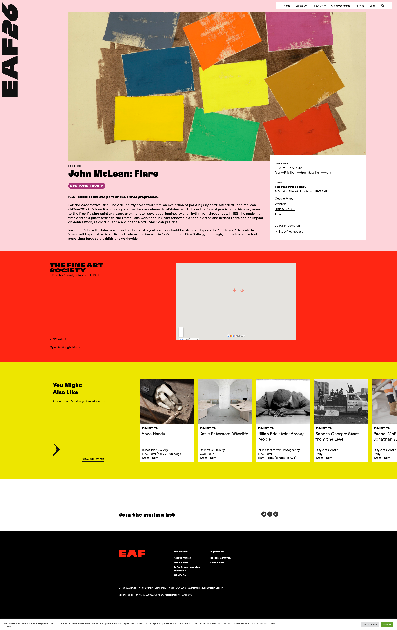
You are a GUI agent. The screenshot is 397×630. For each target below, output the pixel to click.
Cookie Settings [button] (370, 624)
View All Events (93, 459)
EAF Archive (181, 562)
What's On (301, 6)
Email (278, 214)
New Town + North (87, 185)
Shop (372, 6)
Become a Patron (220, 558)
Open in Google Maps (65, 347)
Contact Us (217, 562)
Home (287, 6)
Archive (360, 6)
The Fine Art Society (290, 186)
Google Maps (284, 198)
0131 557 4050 (285, 209)
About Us (318, 6)
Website (281, 203)
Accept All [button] (386, 624)
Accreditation (182, 558)
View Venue (58, 339)
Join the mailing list (147, 515)
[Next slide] (56, 450)
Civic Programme (340, 6)
